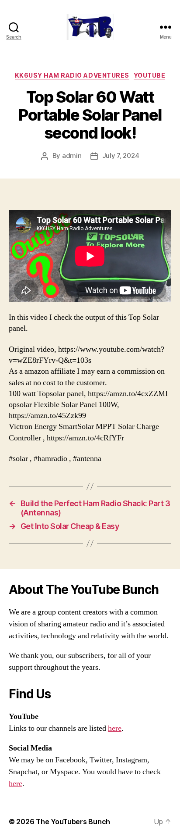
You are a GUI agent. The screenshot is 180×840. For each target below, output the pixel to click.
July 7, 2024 (120, 155)
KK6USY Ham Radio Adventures (72, 75)
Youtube (150, 75)
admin (72, 155)
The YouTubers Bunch (73, 821)
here (114, 728)
